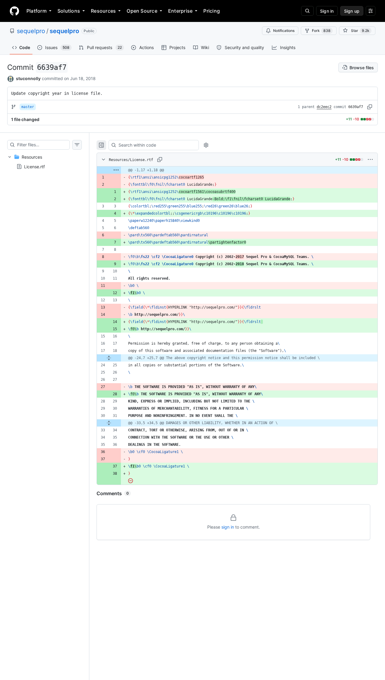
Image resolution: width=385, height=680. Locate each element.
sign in (227, 526)
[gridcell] (237, 170)
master (27, 107)
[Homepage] (14, 11)
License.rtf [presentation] (34, 166)
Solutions (68, 11)
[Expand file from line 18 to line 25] (109, 358)
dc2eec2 (324, 107)
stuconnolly (28, 78)
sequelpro (31, 31)
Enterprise (180, 11)
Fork (321, 30)
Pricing (211, 11)
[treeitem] (44, 161)
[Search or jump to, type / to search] (307, 11)
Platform (36, 11)
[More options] (370, 159)
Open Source (142, 11)
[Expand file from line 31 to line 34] (109, 423)
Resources (103, 11)
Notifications (283, 30)
